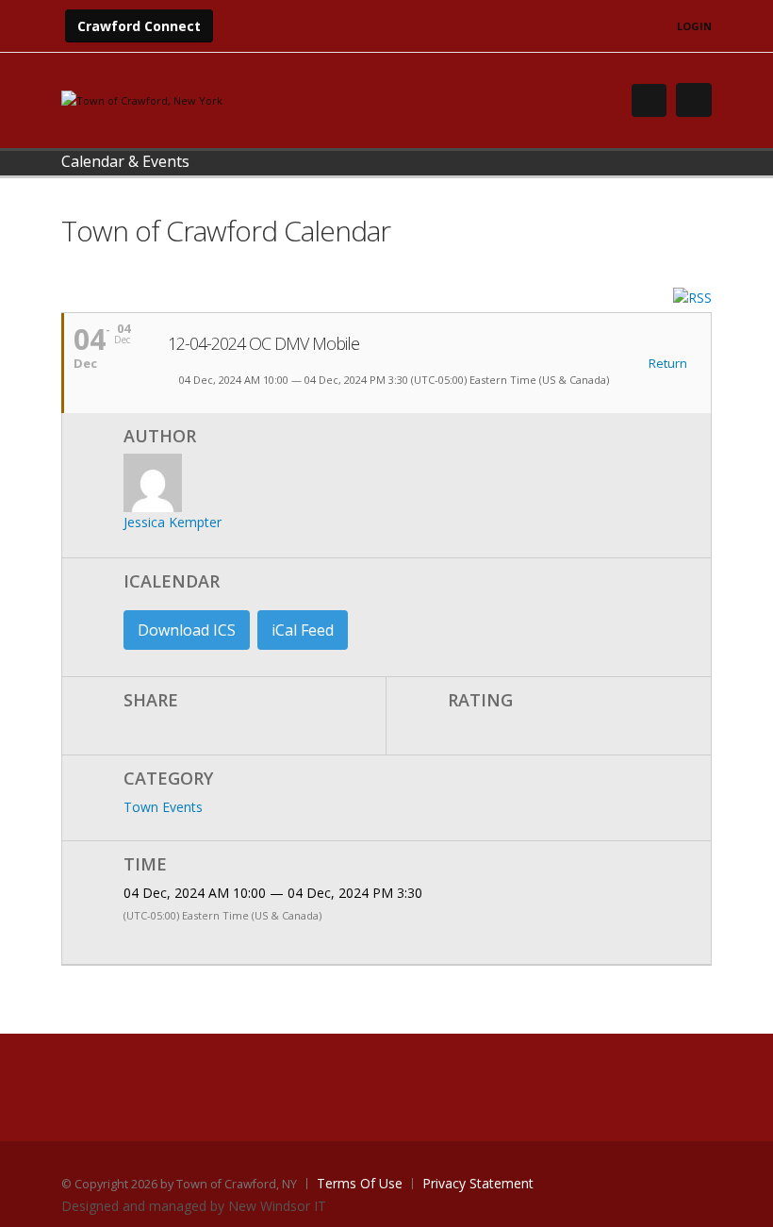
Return (666, 364)
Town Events (163, 807)
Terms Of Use (360, 1183)
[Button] (694, 100)
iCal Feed (302, 630)
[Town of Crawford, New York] (141, 99)
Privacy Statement (478, 1183)
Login (694, 26)
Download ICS (187, 630)
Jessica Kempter (172, 522)
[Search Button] (649, 100)
